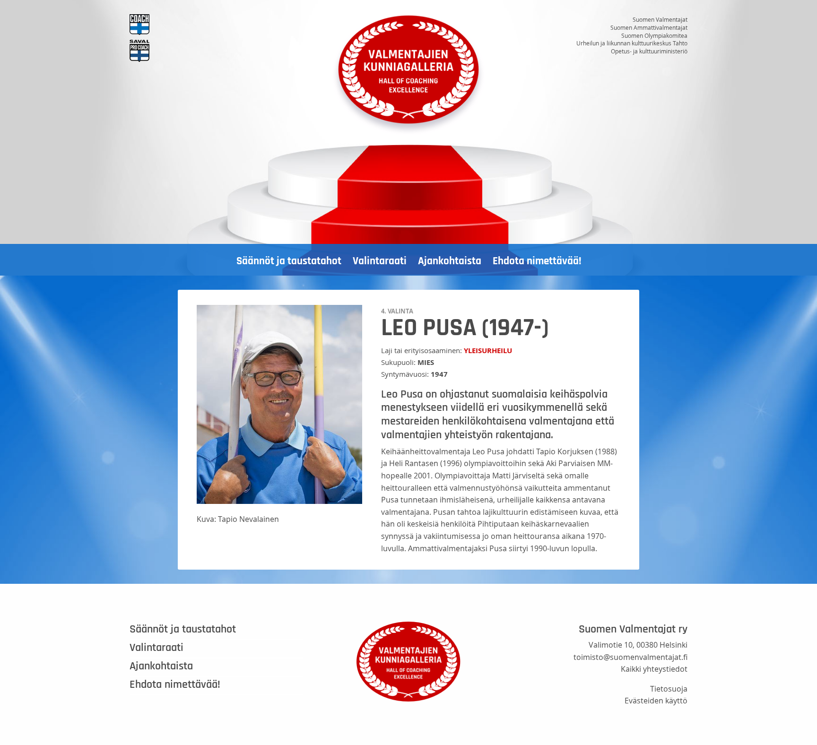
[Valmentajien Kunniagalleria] (408, 74)
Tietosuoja (668, 689)
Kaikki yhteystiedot (654, 669)
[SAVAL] (216, 51)
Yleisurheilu (488, 350)
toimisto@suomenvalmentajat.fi (630, 657)
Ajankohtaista (449, 261)
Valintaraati (380, 261)
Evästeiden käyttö (656, 700)
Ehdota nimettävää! (537, 261)
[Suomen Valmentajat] (216, 24)
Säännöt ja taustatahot (288, 261)
